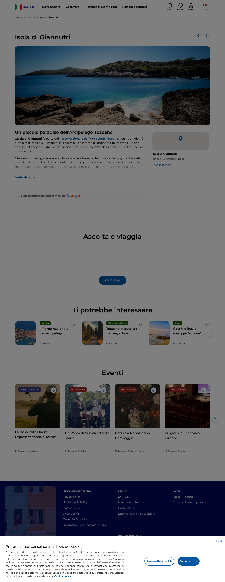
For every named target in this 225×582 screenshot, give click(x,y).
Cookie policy (62, 576)
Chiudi (219, 541)
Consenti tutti (188, 561)
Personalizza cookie (159, 561)
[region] (112, 559)
